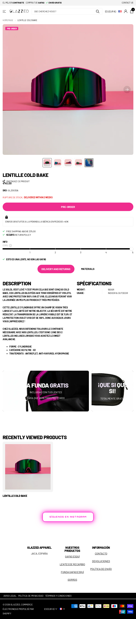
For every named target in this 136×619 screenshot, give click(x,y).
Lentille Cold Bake (15, 495)
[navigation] (47, 162)
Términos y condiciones (58, 595)
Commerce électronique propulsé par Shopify (18, 609)
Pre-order (68, 206)
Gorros (72, 579)
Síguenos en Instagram (68, 517)
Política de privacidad (30, 595)
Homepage (8, 20)
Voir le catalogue (4, 11)
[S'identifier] (126, 11)
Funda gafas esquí (72, 572)
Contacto (101, 553)
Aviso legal (10, 595)
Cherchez (97, 11)
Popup (10, 245)
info (5, 241)
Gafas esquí (72, 556)
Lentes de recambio (72, 564)
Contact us (127, 2)
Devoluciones (101, 561)
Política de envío (101, 568)
